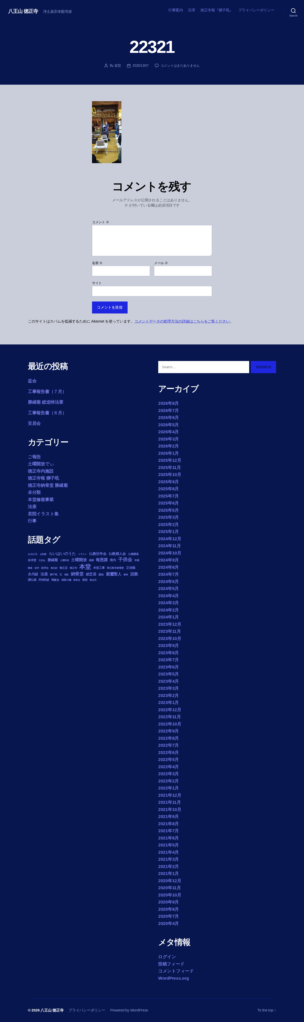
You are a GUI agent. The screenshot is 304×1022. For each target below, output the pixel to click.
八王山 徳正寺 (23, 11)
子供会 (125, 559)
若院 (117, 65)
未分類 (34, 492)
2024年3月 (168, 602)
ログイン (167, 956)
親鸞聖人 (114, 574)
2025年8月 (168, 488)
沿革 (191, 10)
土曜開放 (79, 559)
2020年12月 (169, 880)
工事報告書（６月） (47, 412)
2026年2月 (168, 446)
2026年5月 (168, 424)
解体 (126, 574)
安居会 (34, 423)
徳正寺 (73, 567)
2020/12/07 (140, 65)
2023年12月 (169, 624)
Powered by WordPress (129, 1010)
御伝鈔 (54, 568)
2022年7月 (168, 745)
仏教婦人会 (117, 554)
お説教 (43, 554)
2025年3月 (168, 517)
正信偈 (130, 567)
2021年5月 (168, 845)
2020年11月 (169, 887)
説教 (134, 574)
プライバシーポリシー (256, 10)
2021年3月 (168, 859)
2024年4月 (168, 595)
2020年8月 (168, 909)
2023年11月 (169, 631)
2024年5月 (168, 588)
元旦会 (42, 560)
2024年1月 (168, 617)
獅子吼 (53, 574)
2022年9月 (168, 731)
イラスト (82, 554)
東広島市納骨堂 (115, 567)
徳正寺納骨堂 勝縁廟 (48, 485)
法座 (32, 506)
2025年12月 (169, 460)
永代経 (33, 574)
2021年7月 (168, 830)
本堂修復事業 (41, 499)
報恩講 (102, 560)
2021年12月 (169, 795)
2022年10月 (169, 724)
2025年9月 (168, 481)
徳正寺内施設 (41, 471)
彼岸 (37, 568)
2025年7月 (168, 496)
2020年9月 (168, 902)
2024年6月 (168, 581)
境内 (113, 560)
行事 (32, 520)
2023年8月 (168, 652)
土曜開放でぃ (41, 463)
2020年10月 (169, 895)
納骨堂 (77, 573)
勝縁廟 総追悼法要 (45, 402)
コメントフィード (176, 971)
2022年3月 (168, 773)
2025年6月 (168, 503)
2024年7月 (168, 574)
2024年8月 (168, 567)
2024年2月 (168, 610)
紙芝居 (91, 574)
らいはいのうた (62, 553)
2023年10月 (169, 638)
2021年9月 (168, 816)
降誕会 (55, 579)
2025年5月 (168, 510)
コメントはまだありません (180, 65)
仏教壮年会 (98, 554)
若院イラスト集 (43, 513)
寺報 (136, 560)
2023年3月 (168, 688)
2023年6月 (168, 667)
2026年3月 (168, 439)
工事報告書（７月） (47, 391)
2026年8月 (168, 403)
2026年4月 (168, 431)
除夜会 (76, 580)
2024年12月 (169, 538)
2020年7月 (168, 916)
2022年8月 (168, 738)
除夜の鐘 (66, 579)
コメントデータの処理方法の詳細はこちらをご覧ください (182, 321)
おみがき (33, 554)
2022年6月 (168, 752)
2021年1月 (168, 873)
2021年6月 (168, 838)
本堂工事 (99, 567)
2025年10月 (169, 474)
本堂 (85, 566)
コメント (100, 222)
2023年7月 (168, 659)
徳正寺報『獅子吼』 (216, 10)
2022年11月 (169, 716)
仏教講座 (133, 554)
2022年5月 (168, 759)
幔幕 (30, 568)
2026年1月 (168, 453)
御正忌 (63, 567)
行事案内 (175, 10)
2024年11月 (169, 545)
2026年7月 (168, 410)
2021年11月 (169, 802)
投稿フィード (171, 963)
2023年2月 (168, 695)
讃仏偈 (32, 579)
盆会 (32, 380)
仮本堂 (32, 560)
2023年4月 (168, 681)
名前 (97, 263)
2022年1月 (168, 788)
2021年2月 (168, 866)
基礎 (91, 560)
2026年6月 (168, 417)
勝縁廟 (53, 560)
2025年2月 (168, 524)
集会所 (93, 580)
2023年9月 (168, 645)
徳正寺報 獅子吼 (43, 478)
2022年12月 (169, 709)
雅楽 (84, 579)
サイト (97, 283)
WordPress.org (173, 978)
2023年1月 (168, 702)
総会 (101, 574)
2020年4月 (168, 923)
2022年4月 (168, 766)
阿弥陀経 (44, 579)
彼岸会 (44, 567)
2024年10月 (169, 553)
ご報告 (34, 456)
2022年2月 (168, 781)
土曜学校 (64, 560)
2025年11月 (169, 467)
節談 (66, 574)
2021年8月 (168, 823)
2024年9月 (168, 560)
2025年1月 (168, 531)
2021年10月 (169, 809)
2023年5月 (168, 674)
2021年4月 (168, 852)
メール (161, 263)
